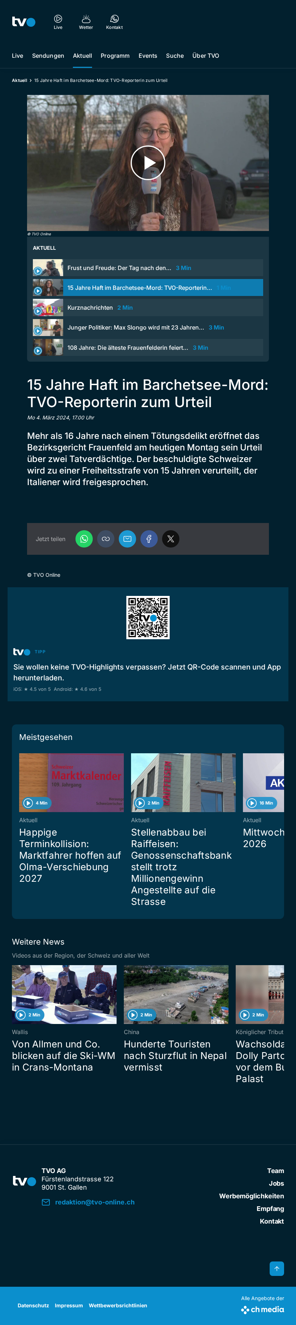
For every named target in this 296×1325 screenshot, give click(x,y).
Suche (175, 55)
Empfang (270, 1208)
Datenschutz (33, 1305)
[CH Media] (262, 1309)
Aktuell (82, 55)
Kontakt (272, 1221)
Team (275, 1170)
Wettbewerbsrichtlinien (118, 1305)
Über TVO (205, 55)
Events (148, 55)
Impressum (69, 1305)
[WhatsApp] (84, 539)
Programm (115, 55)
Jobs (276, 1183)
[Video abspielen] (148, 163)
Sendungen (48, 55)
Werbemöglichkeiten (251, 1196)
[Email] (127, 539)
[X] (170, 539)
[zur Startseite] (23, 21)
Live (17, 55)
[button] (105, 539)
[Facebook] (149, 539)
